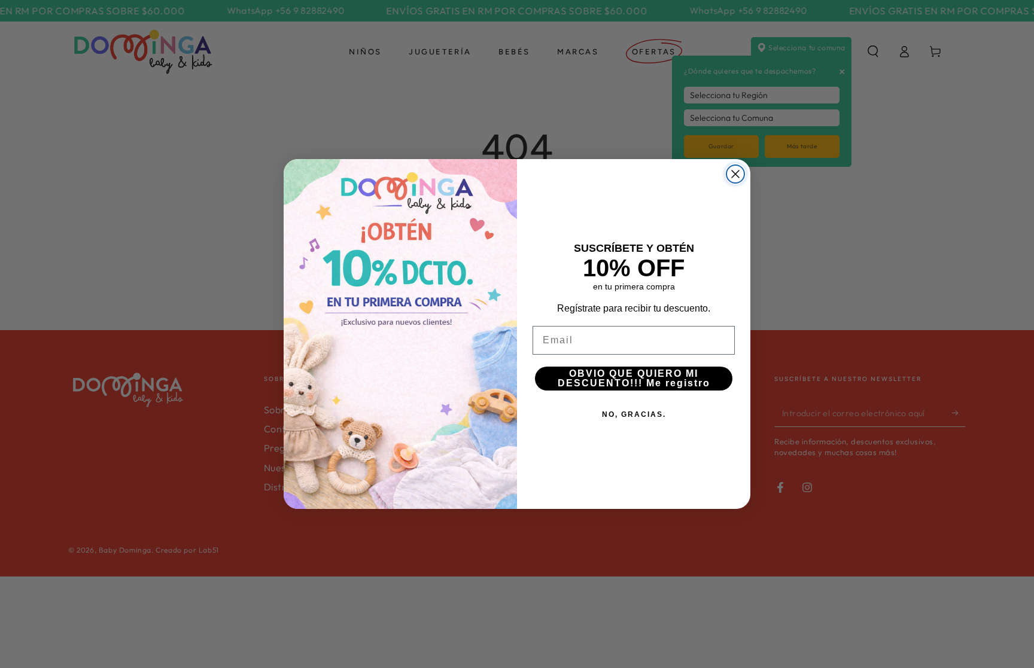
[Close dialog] (735, 174)
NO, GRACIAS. (634, 414)
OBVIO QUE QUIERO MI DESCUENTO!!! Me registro (634, 378)
